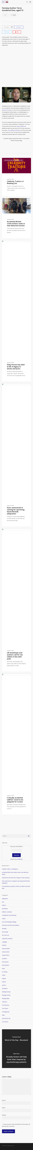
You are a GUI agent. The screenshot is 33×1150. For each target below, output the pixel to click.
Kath (6, 242)
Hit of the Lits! (5, 935)
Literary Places (5, 955)
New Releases (5, 965)
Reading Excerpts (6, 992)
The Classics (5, 1008)
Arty (3, 902)
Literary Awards (6, 948)
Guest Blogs (5, 932)
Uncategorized (5, 1012)
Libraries (4, 945)
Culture (4, 918)
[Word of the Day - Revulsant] (16, 1039)
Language (4, 942)
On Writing (4, 972)
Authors (4, 905)
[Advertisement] (16, 67)
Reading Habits (5, 998)
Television (4, 1002)
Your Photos (5, 1021)
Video (3, 1015)
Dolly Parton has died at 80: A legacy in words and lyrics (16, 877)
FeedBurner (20, 859)
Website (4, 1115)
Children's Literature (7, 912)
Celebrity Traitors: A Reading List (10, 869)
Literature (4, 958)
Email (4, 1107)
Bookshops (5, 908)
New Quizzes (5, 962)
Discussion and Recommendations (10, 925)
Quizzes (4, 985)
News (3, 968)
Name (4, 1100)
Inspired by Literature (7, 938)
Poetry (3, 975)
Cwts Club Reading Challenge (9, 922)
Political (4, 978)
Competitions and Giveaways (9, 915)
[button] (30, 2)
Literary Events (5, 952)
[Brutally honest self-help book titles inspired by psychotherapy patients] (16, 1058)
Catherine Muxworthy (9, 159)
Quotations (5, 988)
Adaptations (5, 898)
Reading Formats (6, 995)
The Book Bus (5, 1005)
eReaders (4, 928)
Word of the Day (6, 1018)
